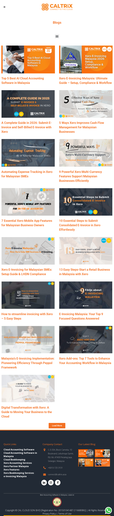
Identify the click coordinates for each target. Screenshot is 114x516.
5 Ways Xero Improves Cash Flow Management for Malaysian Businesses (81, 127)
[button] (57, 36)
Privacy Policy (49, 513)
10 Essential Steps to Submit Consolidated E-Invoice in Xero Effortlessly (79, 225)
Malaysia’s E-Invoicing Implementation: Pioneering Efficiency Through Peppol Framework (27, 363)
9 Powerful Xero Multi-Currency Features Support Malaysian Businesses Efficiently (80, 176)
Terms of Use (64, 513)
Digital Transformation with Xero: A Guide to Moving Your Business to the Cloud (26, 412)
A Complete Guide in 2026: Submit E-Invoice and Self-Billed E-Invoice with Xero (26, 127)
